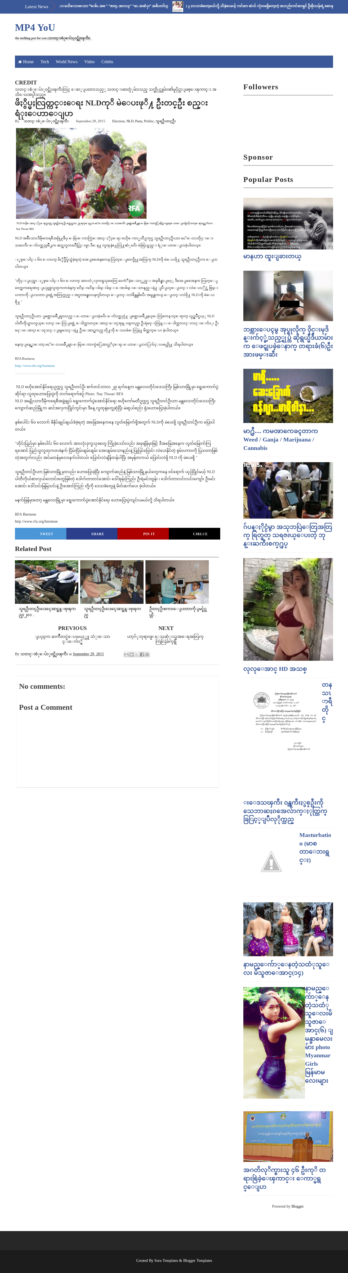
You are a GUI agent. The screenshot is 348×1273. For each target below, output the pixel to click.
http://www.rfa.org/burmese (35, 366)
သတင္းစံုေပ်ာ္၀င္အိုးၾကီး (46, 121)
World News (66, 61)
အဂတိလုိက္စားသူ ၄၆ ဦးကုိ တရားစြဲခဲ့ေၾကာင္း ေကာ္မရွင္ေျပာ (284, 1178)
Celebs (107, 61)
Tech (45, 61)
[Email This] (126, 654)
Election (118, 121)
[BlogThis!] (131, 654)
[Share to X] (136, 654)
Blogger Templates (197, 1261)
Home (28, 61)
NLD (129, 121)
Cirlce (200, 534)
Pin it (149, 534)
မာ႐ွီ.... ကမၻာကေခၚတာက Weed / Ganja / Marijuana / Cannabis (280, 439)
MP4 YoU (35, 27)
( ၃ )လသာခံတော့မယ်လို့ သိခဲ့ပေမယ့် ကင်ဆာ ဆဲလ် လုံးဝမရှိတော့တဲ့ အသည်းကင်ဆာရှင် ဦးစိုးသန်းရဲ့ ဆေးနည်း (237, 6)
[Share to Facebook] (142, 654)
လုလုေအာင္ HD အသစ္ (275, 668)
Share (97, 534)
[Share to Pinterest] (147, 654)
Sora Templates (166, 1261)
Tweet (46, 534)
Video (89, 61)
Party (138, 121)
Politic (149, 121)
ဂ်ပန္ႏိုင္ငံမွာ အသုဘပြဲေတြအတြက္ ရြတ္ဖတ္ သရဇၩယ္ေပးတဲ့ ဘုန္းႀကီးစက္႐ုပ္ (287, 535)
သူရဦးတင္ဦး (166, 121)
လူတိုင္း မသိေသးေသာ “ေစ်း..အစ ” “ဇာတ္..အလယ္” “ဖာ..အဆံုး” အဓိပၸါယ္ (84, 6)
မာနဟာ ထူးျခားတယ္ (272, 256)
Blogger (297, 1206)
